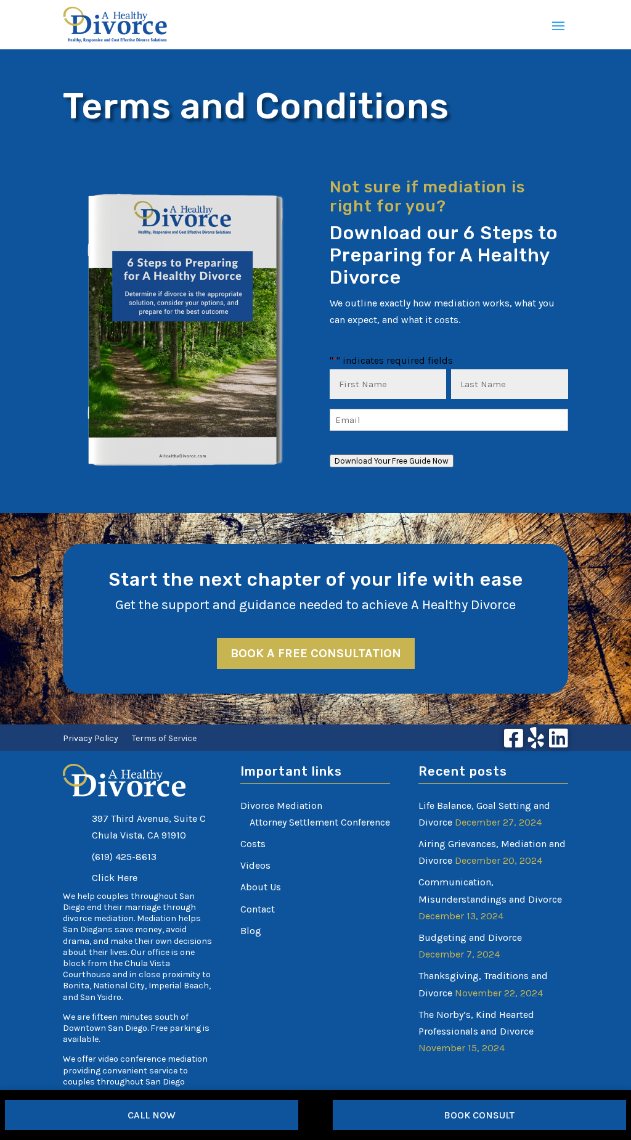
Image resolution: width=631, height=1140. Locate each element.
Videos (255, 865)
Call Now (152, 1115)
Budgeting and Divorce (470, 937)
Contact (257, 909)
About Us (260, 887)
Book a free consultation (315, 653)
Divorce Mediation (281, 805)
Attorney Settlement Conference (320, 822)
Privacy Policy (90, 739)
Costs (253, 844)
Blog (250, 931)
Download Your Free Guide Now (392, 460)
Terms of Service (164, 739)
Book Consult (479, 1115)
